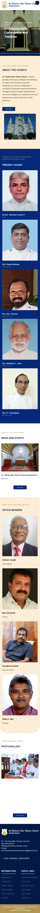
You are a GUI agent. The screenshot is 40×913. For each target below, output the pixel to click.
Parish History (6, 877)
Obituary (4, 898)
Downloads (25, 881)
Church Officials (7, 894)
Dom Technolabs (24, 910)
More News (20, 487)
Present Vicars (7, 886)
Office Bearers (7, 890)
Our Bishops (5, 881)
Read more (4, 478)
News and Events (27, 886)
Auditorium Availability (29, 877)
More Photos (20, 815)
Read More (9, 109)
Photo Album (26, 890)
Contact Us (25, 898)
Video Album (25, 894)
